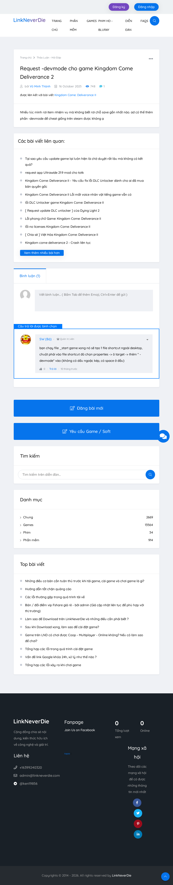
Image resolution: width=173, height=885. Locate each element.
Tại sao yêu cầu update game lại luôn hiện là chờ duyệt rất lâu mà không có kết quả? (84, 162)
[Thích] (40, 368)
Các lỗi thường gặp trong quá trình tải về (55, 597)
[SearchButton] (154, 21)
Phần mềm (88, 540)
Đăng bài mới (90, 408)
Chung (88, 517)
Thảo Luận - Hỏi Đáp (49, 57)
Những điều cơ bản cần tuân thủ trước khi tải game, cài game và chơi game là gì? (84, 581)
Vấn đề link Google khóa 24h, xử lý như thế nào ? (60, 657)
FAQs (144, 21)
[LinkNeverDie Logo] (29, 20)
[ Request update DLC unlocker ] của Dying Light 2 (62, 211)
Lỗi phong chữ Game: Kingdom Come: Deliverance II (63, 219)
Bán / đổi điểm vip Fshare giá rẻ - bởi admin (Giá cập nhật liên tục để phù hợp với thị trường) (84, 608)
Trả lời (53, 368)
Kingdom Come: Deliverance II (75, 95)
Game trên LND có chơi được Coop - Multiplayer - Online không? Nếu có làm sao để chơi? (84, 638)
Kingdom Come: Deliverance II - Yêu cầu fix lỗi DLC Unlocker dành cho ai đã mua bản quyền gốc (84, 183)
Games (92, 21)
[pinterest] (138, 824)
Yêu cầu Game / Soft (90, 431)
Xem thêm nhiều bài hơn (42, 253)
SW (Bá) (45, 339)
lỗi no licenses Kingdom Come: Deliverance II (57, 227)
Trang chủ (26, 57)
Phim (88, 532)
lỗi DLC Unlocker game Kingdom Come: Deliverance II (64, 203)
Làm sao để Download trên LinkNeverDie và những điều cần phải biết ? (76, 619)
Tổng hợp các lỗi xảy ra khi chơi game (53, 665)
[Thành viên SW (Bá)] (27, 341)
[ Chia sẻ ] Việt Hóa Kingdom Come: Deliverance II (61, 235)
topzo (67, 753)
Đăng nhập (146, 7)
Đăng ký (119, 7)
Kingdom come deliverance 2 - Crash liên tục (58, 243)
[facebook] (137, 802)
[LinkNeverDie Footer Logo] (31, 721)
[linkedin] (138, 834)
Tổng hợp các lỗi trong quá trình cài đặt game (59, 649)
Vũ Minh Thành (40, 86)
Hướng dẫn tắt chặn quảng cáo (48, 589)
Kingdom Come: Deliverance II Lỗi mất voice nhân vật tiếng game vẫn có (78, 194)
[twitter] (138, 813)
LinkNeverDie (121, 875)
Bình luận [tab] (30, 276)
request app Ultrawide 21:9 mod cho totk (54, 173)
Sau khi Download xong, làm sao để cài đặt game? (62, 627)
